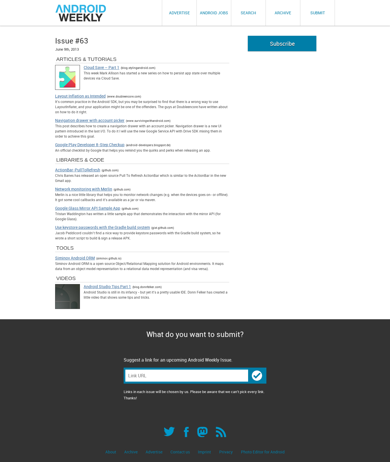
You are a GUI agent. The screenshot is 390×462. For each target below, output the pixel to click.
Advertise (179, 12)
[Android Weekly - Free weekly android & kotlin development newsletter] (81, 13)
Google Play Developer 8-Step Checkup (89, 144)
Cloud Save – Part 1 (101, 67)
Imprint (204, 452)
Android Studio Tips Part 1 (107, 286)
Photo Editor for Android (263, 452)
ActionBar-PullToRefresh (77, 169)
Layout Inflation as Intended (80, 96)
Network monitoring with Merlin (83, 189)
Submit (317, 12)
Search (248, 12)
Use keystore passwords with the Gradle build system (102, 227)
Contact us (180, 452)
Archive (283, 12)
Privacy (226, 452)
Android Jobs (214, 12)
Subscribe (282, 43)
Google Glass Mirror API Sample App (87, 208)
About (111, 452)
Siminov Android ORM (75, 258)
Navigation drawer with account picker (89, 120)
